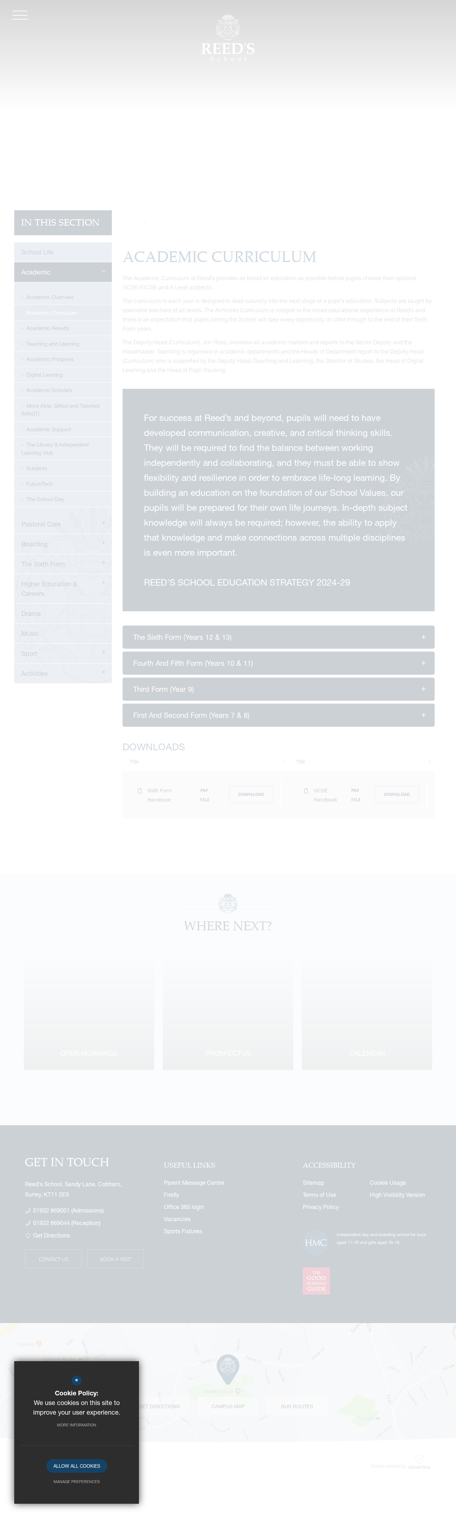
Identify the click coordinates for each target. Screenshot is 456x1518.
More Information (76, 1424)
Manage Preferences (76, 1481)
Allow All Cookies (76, 1466)
